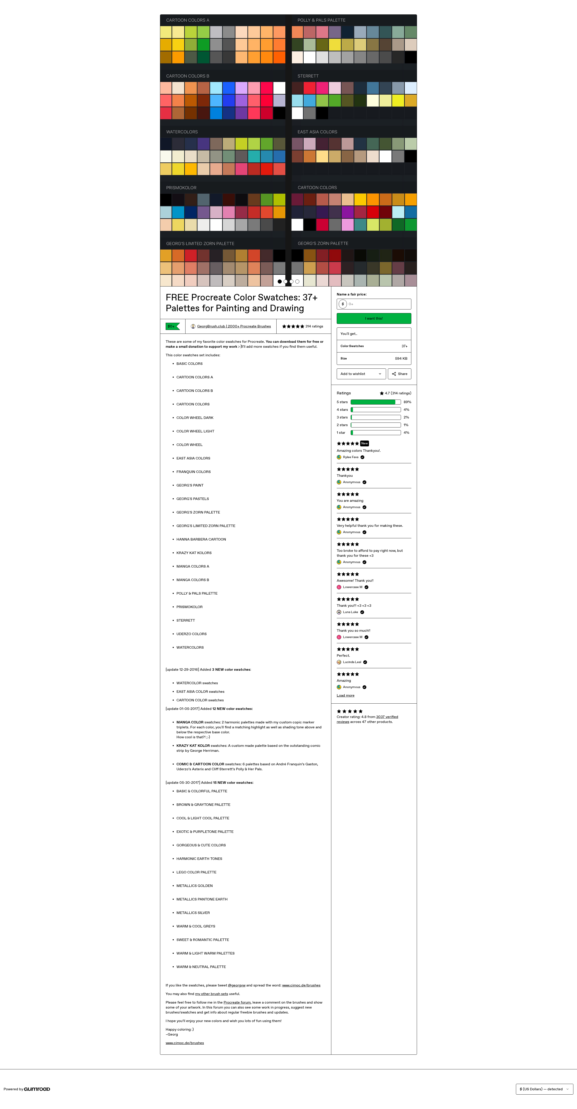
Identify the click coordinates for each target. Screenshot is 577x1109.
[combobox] (361, 373)
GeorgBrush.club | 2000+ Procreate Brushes (234, 326)
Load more (346, 695)
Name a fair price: (351, 294)
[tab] (280, 282)
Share (403, 374)
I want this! (374, 318)
